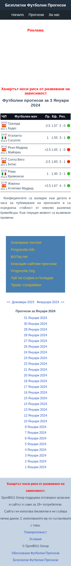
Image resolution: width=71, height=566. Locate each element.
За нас (54, 15)
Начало (17, 15)
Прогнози (36, 15)
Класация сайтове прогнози (34, 264)
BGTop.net (19, 257)
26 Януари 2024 (35, 346)
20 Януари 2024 (35, 375)
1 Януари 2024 (35, 467)
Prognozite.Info (23, 250)
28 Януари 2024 (35, 335)
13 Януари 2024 (35, 409)
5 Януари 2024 (35, 444)
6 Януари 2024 (35, 438)
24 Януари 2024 (35, 352)
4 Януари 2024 (35, 449)
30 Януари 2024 (35, 323)
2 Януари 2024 (35, 461)
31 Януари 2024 (35, 318)
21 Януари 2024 (35, 369)
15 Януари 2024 (35, 398)
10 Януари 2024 (35, 421)
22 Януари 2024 (35, 363)
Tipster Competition (26, 285)
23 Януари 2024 (35, 358)
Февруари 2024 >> (50, 302)
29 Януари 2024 (35, 329)
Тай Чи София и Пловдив (32, 278)
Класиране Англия (26, 243)
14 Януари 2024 (35, 404)
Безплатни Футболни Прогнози (35, 560)
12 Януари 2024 (35, 415)
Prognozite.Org (23, 271)
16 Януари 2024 (35, 392)
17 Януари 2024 (35, 386)
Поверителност (35, 532)
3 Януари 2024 (35, 455)
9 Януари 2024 (35, 427)
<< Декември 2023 (20, 302)
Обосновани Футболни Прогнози (35, 553)
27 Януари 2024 (35, 341)
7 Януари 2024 (35, 432)
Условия (35, 539)
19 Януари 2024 (35, 381)
